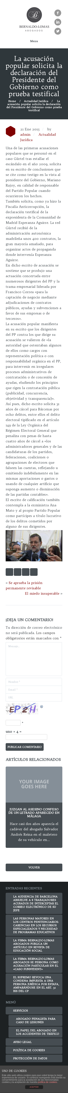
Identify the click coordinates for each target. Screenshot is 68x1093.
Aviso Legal (22, 1042)
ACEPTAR (34, 1087)
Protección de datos (30, 1058)
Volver (34, 867)
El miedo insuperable (42, 593)
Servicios (20, 1010)
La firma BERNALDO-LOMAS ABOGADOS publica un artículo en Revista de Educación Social (33, 945)
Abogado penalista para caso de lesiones (36, 1020)
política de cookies (47, 1082)
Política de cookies (29, 1050)
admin (25, 134)
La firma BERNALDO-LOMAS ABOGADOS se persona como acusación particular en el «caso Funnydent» (35, 964)
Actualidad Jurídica (36, 101)
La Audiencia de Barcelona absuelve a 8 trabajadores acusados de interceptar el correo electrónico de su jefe (35, 903)
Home (12, 101)
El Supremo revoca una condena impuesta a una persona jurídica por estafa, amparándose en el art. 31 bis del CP (36, 984)
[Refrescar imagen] (42, 706)
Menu (34, 41)
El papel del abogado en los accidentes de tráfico (37, 1032)
